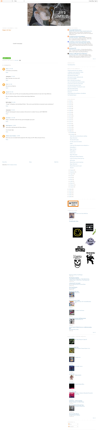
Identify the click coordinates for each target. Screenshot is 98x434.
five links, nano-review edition (76, 141)
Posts (70, 424)
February (72, 185)
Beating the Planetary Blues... (80, 384)
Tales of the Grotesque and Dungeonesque (77, 318)
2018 (70, 114)
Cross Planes (71, 338)
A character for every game (74, 283)
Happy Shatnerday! (73, 137)
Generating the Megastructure (80, 406)
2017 (70, 116)
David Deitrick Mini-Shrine (73, 75)
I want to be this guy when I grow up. (77, 158)
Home (30, 162)
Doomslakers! (72, 356)
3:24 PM (14, 125)
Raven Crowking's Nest (73, 347)
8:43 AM (10, 84)
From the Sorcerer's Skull (74, 300)
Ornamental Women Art (79, 319)
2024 (70, 103)
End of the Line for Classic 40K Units (81, 213)
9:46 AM (13, 102)
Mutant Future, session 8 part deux (76, 162)
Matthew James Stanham (11, 135)
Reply (7, 72)
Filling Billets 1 (73, 151)
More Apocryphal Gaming (73, 88)
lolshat (71, 143)
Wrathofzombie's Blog (73, 221)
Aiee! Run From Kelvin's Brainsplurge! (77, 36)
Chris (7, 84)
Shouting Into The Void (73, 291)
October (72, 170)
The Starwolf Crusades (74, 139)
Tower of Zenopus (72, 212)
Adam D (7, 92)
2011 (70, 127)
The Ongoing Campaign (74, 277)
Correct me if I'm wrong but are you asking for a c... (79, 145)
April (71, 181)
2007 (70, 191)
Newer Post (4, 162)
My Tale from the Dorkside (73, 90)
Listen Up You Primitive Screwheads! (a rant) (76, 86)
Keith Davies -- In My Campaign (75, 400)
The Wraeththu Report (72, 95)
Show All (94, 58)
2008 (70, 189)
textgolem (71, 365)
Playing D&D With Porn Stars (75, 30)
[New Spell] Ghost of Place (74, 329)
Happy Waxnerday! (73, 154)
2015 (70, 119)
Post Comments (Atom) (12, 164)
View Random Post (71, 64)
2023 (70, 104)
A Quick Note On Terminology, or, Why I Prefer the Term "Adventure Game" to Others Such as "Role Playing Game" (79, 279)
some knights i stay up (78, 366)
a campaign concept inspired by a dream (75, 72)
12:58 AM (11, 68)
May (71, 179)
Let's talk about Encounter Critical (74, 85)
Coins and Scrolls (72, 391)
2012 (70, 125)
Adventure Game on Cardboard (74, 415)
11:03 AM (13, 117)
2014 (70, 121)
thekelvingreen (9, 125)
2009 (70, 131)
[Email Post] (20, 60)
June (71, 177)
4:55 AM (13, 76)
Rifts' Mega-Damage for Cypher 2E (81, 339)
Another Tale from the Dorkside (74, 73)
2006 (70, 193)
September (72, 172)
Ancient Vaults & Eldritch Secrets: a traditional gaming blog (80, 327)
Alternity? (72, 167)
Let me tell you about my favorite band (75, 83)
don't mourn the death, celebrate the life (75, 77)
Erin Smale (8, 117)
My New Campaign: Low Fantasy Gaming (76, 401)
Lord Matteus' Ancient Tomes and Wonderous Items (79, 41)
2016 (70, 117)
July (71, 175)
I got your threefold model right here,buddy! (76, 82)
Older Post (56, 162)
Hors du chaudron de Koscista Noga (76, 405)
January (71, 186)
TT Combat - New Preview (79, 310)
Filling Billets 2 (73, 147)
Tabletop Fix (71, 309)
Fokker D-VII (77, 292)
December (72, 132)
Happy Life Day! (6, 30)
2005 (70, 194)
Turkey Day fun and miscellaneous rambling (78, 136)
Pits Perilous (71, 383)
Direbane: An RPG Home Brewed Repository (78, 53)
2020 (70, 110)
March (71, 183)
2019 (70, 112)
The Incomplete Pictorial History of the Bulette (77, 93)
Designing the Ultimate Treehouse (76, 156)
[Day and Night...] (72, 288)
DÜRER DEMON (78, 375)
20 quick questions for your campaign (75, 70)
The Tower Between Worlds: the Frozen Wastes (77, 284)
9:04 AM (11, 92)
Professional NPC (72, 48)
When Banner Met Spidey (73, 37)
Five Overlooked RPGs (72, 78)
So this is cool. (73, 152)
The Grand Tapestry (73, 287)
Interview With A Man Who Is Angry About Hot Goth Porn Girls (80, 31)
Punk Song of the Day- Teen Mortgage (75, 274)
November (72, 134)
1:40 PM (18, 135)
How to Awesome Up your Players (74, 80)
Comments (71, 426)
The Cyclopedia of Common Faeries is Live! (82, 348)
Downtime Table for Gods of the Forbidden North (78, 42)
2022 (70, 106)
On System (70, 91)
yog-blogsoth (71, 374)
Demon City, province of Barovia (75, 49)
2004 (70, 196)
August (71, 173)
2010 (70, 129)
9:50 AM (13, 110)
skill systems (72, 160)
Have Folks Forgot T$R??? (74, 54)
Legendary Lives (77, 357)
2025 (70, 101)
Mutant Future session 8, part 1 (76, 165)
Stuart (7, 68)
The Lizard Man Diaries (74, 413)
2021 (70, 108)
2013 (70, 123)
